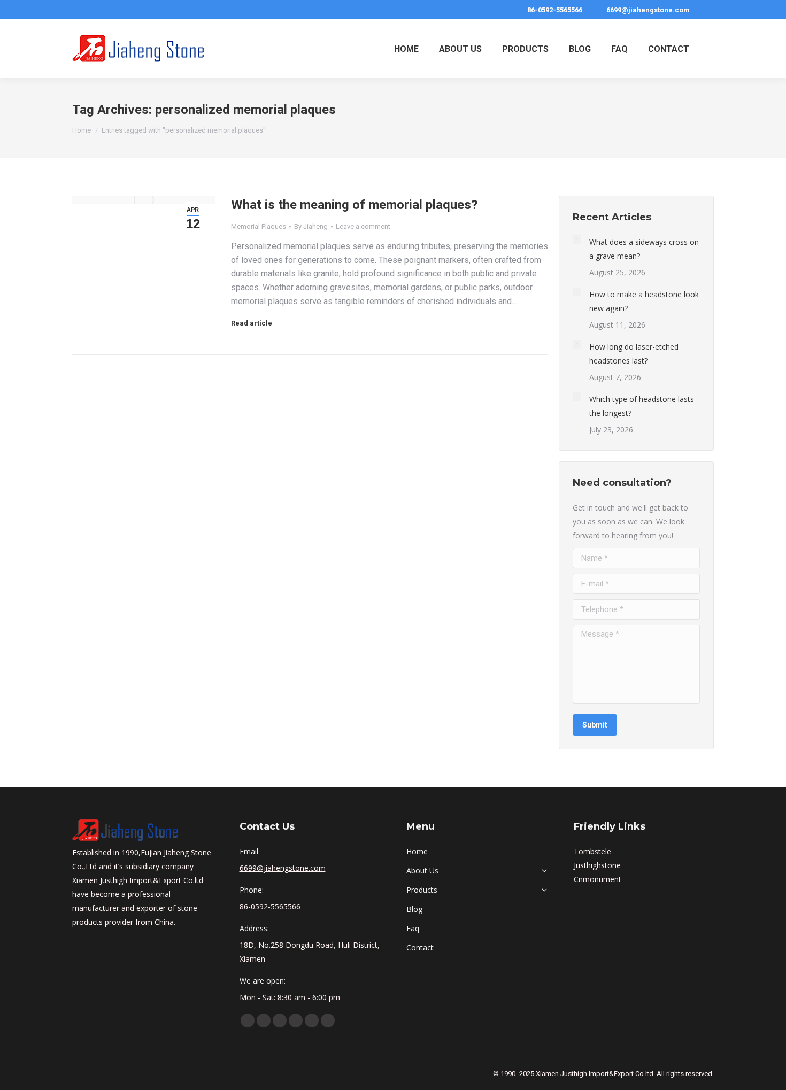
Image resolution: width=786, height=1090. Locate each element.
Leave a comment (363, 226)
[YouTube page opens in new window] (264, 1020)
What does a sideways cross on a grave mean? (644, 249)
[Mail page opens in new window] (328, 1020)
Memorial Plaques (258, 226)
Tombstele (592, 851)
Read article (251, 323)
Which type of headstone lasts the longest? (641, 406)
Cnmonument (597, 879)
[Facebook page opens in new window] (248, 1020)
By (311, 226)
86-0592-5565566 (554, 10)
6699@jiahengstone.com (648, 10)
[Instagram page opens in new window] (312, 1020)
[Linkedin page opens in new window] (280, 1020)
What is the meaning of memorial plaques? (354, 204)
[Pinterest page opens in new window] (296, 1020)
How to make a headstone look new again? (644, 301)
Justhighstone (597, 865)
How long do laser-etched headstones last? (634, 354)
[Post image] (577, 239)
